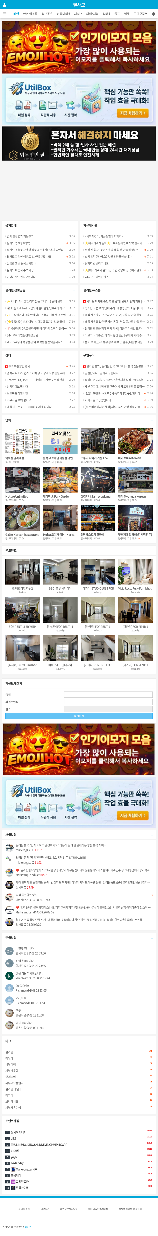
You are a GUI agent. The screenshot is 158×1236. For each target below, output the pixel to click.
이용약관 (45, 1209)
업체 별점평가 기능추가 (20, 236)
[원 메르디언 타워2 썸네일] (22, 572)
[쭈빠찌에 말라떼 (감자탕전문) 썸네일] (135, 518)
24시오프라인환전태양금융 (22, 335)
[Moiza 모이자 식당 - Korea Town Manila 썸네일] (60, 518)
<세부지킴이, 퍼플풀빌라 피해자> (103, 236)
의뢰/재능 (92, 13)
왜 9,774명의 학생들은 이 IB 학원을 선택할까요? (34, 342)
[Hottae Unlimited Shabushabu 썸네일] (22, 480)
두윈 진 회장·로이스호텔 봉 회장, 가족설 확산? (111, 250)
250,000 (21, 997)
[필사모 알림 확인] (153, 13)
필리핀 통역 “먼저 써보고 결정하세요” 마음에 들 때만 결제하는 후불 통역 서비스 (61, 845)
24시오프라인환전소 (96, 277)
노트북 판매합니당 (17, 393)
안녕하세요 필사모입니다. (21, 277)
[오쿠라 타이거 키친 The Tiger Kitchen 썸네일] (98, 441)
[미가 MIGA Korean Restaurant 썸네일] (135, 441)
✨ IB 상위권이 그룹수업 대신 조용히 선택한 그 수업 (36, 315)
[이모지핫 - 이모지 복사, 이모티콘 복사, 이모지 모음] (79, 47)
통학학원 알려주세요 (96, 263)
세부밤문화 (78, 1070)
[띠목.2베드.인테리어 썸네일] (60, 648)
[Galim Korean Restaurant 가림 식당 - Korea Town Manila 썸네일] (22, 518)
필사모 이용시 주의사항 (20, 270)
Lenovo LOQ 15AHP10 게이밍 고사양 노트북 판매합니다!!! (40, 380)
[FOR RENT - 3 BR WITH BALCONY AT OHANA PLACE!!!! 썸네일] (22, 610)
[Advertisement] (79, 189)
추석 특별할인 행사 (19, 366)
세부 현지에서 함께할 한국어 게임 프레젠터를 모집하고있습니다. (121, 386)
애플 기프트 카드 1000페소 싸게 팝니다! (29, 407)
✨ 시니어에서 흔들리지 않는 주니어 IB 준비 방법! (35, 301)
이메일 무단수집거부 (98, 1209)
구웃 (18, 1010)
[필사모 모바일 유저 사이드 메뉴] (4, 4)
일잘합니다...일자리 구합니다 (101, 373)
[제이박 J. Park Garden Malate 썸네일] (60, 480)
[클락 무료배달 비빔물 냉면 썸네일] (60, 441)
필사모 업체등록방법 (18, 243)
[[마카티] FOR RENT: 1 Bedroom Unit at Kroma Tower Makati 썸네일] (135, 610)
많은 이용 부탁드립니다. (29, 973)
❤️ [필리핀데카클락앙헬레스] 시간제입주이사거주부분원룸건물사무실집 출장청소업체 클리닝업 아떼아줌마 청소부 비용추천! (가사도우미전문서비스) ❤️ (84, 907)
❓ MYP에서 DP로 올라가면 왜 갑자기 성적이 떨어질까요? (39, 328)
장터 (106, 13)
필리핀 (78, 1052)
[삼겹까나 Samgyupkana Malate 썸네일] (98, 480)
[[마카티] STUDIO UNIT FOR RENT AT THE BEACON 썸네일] (98, 572)
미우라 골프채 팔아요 (18, 400)
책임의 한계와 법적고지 (130, 1209)
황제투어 (78, 1076)
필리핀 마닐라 (78, 1089)
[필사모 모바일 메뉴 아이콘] (4, 13)
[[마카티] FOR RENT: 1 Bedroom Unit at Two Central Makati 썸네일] (98, 610)
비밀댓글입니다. (25, 948)
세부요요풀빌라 (78, 1083)
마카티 (78, 1095)
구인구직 (139, 13)
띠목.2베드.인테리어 (60, 665)
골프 (117, 13)
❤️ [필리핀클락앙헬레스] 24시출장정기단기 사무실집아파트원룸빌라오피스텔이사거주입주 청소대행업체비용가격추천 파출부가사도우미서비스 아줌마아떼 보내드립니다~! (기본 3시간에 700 (84, 870)
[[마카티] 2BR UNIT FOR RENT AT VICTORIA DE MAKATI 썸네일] (98, 648)
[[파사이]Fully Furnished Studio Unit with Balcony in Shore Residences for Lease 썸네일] (22, 648)
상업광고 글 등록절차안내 (21, 263)
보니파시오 (78, 1101)
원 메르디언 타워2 (22, 588)
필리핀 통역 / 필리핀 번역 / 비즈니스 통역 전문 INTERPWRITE (121, 366)
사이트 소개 (24, 1209)
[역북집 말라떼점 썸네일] (22, 441)
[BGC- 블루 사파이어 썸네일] (60, 572)
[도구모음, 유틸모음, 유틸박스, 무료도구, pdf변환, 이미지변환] (79, 100)
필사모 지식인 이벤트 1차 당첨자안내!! (28, 256)
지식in (78, 13)
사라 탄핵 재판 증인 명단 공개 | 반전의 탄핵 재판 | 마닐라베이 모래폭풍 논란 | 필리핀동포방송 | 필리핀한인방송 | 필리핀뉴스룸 (84, 882)
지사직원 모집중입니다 (97, 400)
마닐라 (78, 1058)
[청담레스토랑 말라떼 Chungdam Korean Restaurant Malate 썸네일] (98, 518)
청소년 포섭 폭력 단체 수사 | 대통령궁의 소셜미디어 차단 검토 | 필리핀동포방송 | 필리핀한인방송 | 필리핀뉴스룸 (79, 919)
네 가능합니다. (24, 1022)
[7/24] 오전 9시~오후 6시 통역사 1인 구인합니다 (112, 393)
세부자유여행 (78, 1107)
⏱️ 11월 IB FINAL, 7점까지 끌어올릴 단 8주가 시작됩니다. (39, 308)
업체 (127, 13)
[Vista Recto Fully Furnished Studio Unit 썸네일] (135, 572)
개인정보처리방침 (68, 1209)
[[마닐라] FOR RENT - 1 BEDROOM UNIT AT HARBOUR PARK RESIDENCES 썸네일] (60, 610)
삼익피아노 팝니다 (17, 386)
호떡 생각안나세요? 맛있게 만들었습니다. (108, 256)
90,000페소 (22, 985)
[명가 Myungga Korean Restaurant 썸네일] (135, 480)
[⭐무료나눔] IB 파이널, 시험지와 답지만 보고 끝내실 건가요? (41, 321)
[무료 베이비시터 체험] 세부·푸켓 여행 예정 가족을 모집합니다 (120, 407)
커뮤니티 (63, 13)
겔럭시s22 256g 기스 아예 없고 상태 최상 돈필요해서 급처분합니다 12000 (49, 373)
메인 (16, 13)
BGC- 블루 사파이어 (60, 588)
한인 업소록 (30, 13)
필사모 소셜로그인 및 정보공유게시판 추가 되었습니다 (37, 250)
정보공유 (47, 13)
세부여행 (78, 1064)
